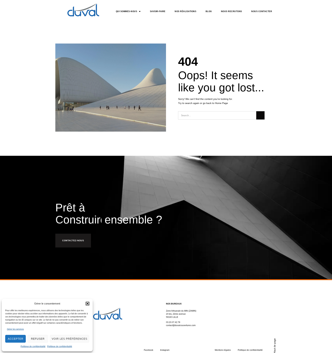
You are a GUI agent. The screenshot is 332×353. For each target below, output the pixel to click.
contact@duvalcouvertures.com (181, 325)
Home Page (221, 103)
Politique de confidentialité (33, 346)
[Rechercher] (260, 115)
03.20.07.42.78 (173, 322)
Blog (209, 11)
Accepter (15, 338)
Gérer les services (15, 329)
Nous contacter (261, 11)
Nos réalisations (185, 11)
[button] (87, 303)
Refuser (38, 338)
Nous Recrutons (231, 11)
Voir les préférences (69, 338)
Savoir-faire (157, 11)
